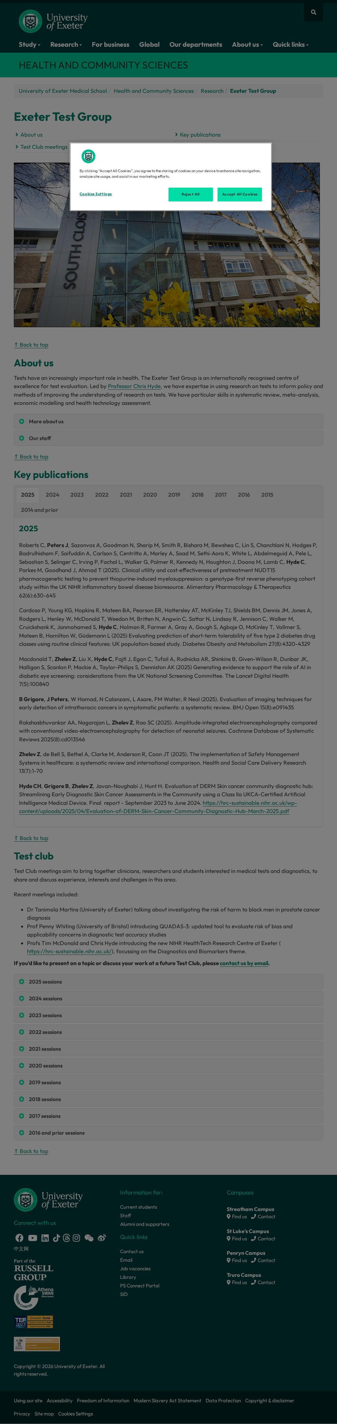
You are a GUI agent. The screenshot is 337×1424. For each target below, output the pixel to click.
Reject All (191, 194)
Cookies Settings (96, 194)
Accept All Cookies (240, 194)
